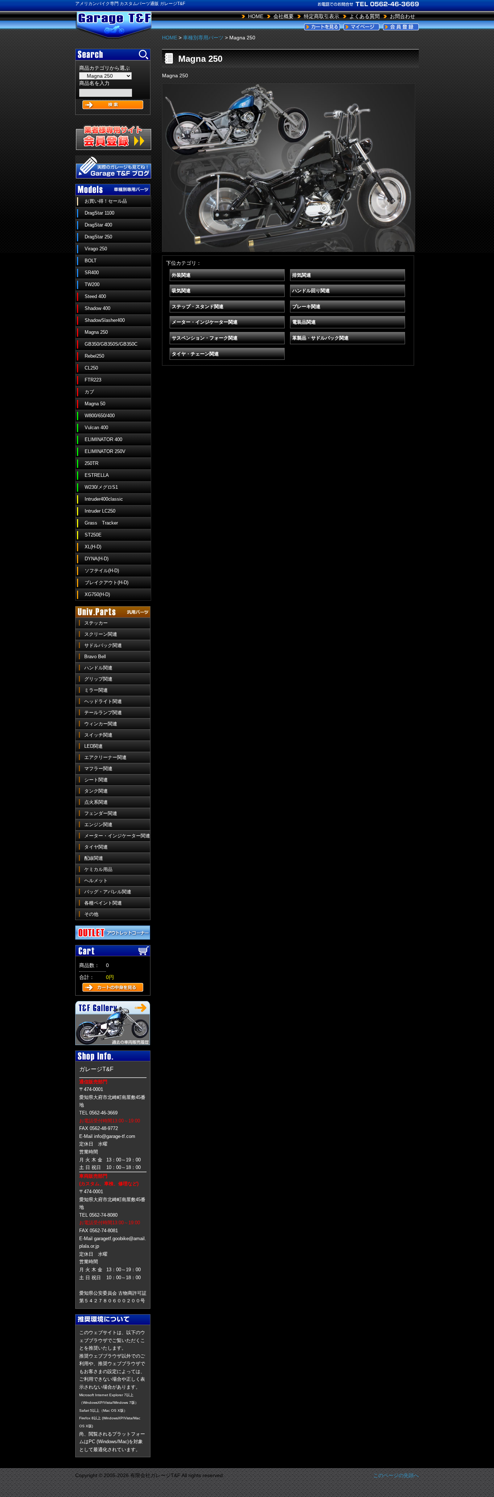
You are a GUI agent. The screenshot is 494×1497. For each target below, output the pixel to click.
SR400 (92, 272)
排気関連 (301, 275)
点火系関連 (96, 802)
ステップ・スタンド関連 (197, 306)
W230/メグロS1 (101, 487)
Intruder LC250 (100, 511)
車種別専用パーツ (203, 37)
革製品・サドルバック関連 (320, 338)
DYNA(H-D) (96, 558)
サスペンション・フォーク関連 (205, 338)
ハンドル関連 (98, 667)
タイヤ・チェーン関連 (195, 354)
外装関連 (181, 275)
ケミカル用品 (98, 869)
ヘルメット (96, 880)
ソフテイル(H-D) (102, 570)
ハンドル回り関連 (311, 290)
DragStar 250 (98, 237)
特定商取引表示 (321, 16)
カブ (89, 391)
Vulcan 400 (96, 427)
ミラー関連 (96, 690)
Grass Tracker (101, 523)
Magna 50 (95, 403)
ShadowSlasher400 (105, 320)
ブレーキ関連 (306, 306)
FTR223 (93, 380)
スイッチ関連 (98, 735)
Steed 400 (95, 296)
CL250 (91, 368)
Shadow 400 (97, 308)
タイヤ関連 (96, 847)
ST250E (93, 535)
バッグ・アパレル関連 (107, 891)
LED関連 (93, 746)
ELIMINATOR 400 (103, 439)
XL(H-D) (93, 546)
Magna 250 (96, 332)
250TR (91, 463)
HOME (255, 16)
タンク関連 (96, 791)
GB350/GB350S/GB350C (111, 344)
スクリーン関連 (100, 634)
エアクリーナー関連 (105, 757)
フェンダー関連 (100, 813)
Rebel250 (94, 356)
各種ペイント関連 (103, 903)
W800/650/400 (100, 415)
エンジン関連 (98, 824)
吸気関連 (181, 290)
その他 (91, 914)
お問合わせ (402, 16)
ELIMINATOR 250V (105, 451)
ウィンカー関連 (100, 723)
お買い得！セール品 (106, 201)
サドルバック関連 (103, 645)
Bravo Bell (95, 656)
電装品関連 (304, 322)
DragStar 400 (98, 225)
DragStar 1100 (99, 213)
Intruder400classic (104, 499)
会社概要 (283, 16)
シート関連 (96, 779)
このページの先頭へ (396, 1475)
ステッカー (96, 623)
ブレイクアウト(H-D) (106, 582)
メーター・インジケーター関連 (117, 835)
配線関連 (93, 858)
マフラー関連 (98, 768)
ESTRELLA (97, 475)
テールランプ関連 (103, 712)
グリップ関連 (98, 679)
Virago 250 (96, 248)
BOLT (91, 260)
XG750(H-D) (97, 594)
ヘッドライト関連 (103, 701)
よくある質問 (364, 16)
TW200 (92, 284)
